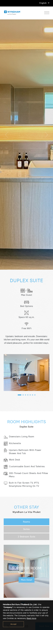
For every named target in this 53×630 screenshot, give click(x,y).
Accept (13, 624)
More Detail (26, 579)
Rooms (26, 521)
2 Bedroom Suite (26, 536)
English (43, 3)
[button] (19, 395)
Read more (31, 618)
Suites (26, 529)
